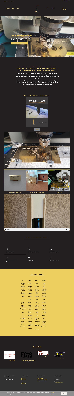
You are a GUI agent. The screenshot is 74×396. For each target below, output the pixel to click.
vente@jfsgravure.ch (59, 382)
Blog (13, 8)
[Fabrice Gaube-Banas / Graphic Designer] (28, 355)
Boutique (8, 8)
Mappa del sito (23, 379)
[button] (6, 181)
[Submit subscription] (15, 379)
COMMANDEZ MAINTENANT (19, 43)
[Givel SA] (62, 354)
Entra (22, 382)
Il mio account (23, 383)
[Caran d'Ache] (12, 355)
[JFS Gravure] (37, 8)
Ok (63, 393)
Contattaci (22, 378)
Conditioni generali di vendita (42, 379)
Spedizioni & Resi (40, 378)
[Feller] (45, 353)
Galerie (17, 8)
